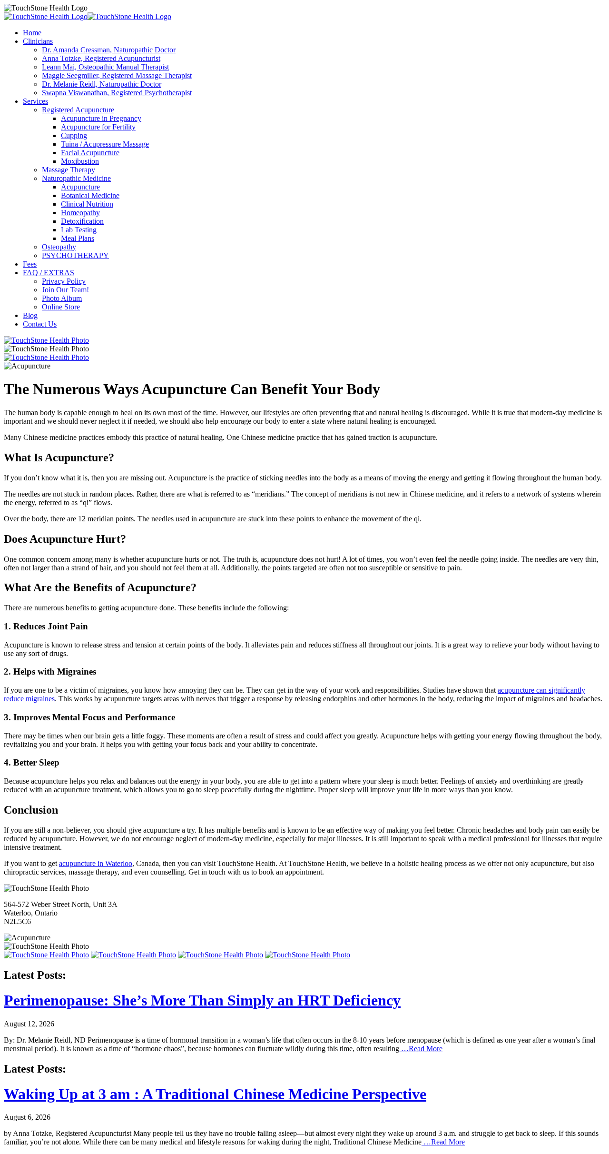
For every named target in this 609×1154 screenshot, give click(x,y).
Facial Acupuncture (90, 153)
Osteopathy (59, 247)
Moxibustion (80, 161)
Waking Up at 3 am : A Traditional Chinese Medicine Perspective (215, 1094)
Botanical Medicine (90, 195)
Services (35, 101)
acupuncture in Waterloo (95, 863)
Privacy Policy (64, 281)
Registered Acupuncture (78, 110)
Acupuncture (80, 187)
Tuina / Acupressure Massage (105, 144)
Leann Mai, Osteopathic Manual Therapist (105, 67)
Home (32, 33)
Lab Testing (79, 230)
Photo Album (62, 298)
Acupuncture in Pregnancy (101, 118)
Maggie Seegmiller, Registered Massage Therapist (117, 75)
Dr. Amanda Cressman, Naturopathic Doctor (109, 50)
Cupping (74, 135)
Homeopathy (80, 213)
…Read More (420, 1049)
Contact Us (40, 324)
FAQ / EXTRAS (48, 273)
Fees (30, 264)
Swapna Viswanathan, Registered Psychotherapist (117, 93)
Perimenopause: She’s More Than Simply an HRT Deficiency (202, 1000)
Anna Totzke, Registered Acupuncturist (101, 58)
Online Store (61, 307)
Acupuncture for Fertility (98, 127)
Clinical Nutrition (87, 204)
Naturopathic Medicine (76, 178)
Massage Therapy (68, 170)
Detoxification (82, 221)
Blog (30, 315)
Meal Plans (77, 238)
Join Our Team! (65, 290)
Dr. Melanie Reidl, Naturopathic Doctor (101, 84)
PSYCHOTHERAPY (75, 255)
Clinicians (38, 41)
